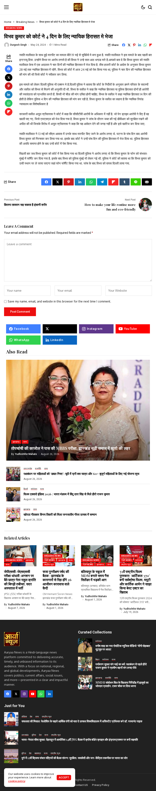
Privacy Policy (100, 785)
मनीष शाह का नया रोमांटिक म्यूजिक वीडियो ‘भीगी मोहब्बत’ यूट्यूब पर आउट (123, 647)
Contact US (81, 785)
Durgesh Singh (18, 44)
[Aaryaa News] (78, 7)
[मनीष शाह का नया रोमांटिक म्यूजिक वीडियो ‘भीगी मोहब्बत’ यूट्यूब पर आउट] (85, 645)
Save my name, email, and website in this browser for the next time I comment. (59, 301)
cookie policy (16, 781)
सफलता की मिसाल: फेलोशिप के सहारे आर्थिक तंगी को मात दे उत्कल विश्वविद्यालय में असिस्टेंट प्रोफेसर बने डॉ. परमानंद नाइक (82, 721)
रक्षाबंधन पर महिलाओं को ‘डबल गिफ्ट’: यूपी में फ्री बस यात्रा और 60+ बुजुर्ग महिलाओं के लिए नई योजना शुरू (81, 474)
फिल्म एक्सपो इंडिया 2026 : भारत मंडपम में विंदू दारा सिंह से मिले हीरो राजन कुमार (67, 494)
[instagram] (24, 693)
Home (7, 21)
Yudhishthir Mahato (26, 454)
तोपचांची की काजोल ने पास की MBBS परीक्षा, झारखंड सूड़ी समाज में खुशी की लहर (70, 448)
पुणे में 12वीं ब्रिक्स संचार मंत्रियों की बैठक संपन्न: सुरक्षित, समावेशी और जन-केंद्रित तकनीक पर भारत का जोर (75, 758)
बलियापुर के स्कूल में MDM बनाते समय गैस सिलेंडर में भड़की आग (95, 575)
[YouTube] (32, 693)
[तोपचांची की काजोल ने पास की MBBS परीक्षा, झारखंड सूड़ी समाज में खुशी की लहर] (78, 410)
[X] (60, 328)
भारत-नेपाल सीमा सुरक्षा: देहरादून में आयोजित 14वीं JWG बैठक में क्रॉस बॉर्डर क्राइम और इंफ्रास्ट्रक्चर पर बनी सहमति (80, 739)
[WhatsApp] (40, 693)
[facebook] (7, 693)
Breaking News (25, 21)
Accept (64, 777)
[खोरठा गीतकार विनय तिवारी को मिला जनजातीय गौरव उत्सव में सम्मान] (13, 514)
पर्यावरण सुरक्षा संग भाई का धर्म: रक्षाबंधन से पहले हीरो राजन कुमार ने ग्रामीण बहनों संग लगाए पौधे (121, 666)
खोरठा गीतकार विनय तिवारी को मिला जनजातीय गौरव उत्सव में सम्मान (60, 514)
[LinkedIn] (49, 693)
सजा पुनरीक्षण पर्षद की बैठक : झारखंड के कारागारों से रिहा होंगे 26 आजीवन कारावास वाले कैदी (57, 579)
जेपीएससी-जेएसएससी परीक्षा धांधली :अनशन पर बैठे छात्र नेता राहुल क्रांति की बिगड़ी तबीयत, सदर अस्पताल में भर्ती (20, 579)
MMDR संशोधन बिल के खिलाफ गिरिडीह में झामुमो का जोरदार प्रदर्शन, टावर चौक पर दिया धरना (121, 684)
